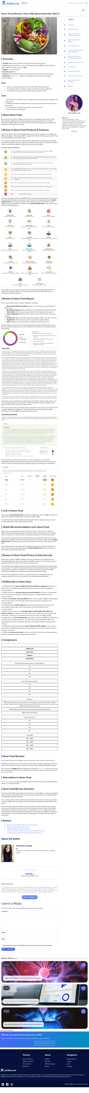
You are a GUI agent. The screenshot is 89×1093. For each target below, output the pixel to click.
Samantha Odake (24, 846)
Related (70, 86)
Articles (80, 3)
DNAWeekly (5, 764)
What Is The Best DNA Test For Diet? (18, 827)
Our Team (48, 1061)
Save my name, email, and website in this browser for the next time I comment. (27, 945)
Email (3, 939)
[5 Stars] (33, 874)
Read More (74, 131)
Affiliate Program (50, 1064)
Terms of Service (28, 1059)
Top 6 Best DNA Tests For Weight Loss (18, 829)
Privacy (47, 1066)
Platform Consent (28, 1061)
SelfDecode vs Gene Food (75, 62)
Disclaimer (26, 1066)
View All (16, 958)
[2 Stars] (28, 874)
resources (24, 3)
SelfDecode (14, 76)
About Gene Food (73, 29)
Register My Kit (71, 1059)
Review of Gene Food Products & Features (74, 34)
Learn (68, 1064)
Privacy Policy (27, 1064)
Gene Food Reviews (74, 71)
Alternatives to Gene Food (75, 76)
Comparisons (72, 67)
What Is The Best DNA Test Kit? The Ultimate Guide (22, 825)
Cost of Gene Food (73, 46)
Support (47, 1059)
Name (3, 932)
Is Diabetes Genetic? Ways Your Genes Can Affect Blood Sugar (25, 831)
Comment (4, 911)
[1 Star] (26, 874)
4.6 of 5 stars (42, 768)
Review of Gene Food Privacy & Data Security (74, 57)
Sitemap (69, 1066)
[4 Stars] (31, 874)
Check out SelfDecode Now (44, 1043)
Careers (69, 1061)
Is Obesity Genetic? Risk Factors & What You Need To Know (25, 833)
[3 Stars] (30, 874)
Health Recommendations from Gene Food (75, 51)
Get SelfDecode (72, 3)
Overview (70, 25)
